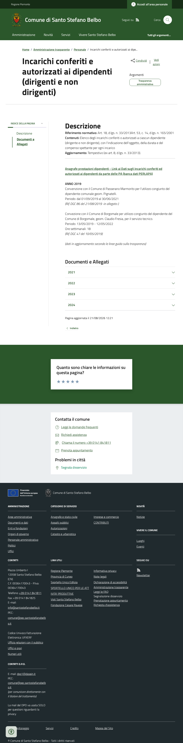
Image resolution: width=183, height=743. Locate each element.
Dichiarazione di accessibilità (110, 582)
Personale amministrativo (23, 540)
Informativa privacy (105, 571)
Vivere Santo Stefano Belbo (97, 34)
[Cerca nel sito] (166, 20)
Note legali (100, 576)
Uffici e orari (15, 648)
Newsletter (143, 575)
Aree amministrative (20, 517)
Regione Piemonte (20, 4)
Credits (74, 728)
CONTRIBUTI (101, 522)
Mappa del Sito (104, 728)
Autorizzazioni (59, 528)
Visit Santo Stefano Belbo (66, 599)
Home (25, 49)
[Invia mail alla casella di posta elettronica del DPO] (26, 674)
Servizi (65, 34)
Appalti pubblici (60, 522)
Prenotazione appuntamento (111, 600)
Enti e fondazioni (18, 528)
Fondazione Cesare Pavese (66, 605)
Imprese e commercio (106, 517)
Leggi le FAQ (101, 592)
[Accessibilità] (11, 732)
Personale (80, 49)
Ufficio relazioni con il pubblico (25, 642)
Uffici (11, 551)
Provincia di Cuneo (61, 576)
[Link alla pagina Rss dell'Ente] (139, 570)
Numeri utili (14, 654)
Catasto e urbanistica (63, 534)
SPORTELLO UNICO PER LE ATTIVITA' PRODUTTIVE (70, 591)
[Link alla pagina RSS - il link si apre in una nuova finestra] (137, 20)
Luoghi (140, 541)
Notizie (141, 517)
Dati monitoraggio (18, 728)
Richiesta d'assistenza (107, 605)
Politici (12, 545)
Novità (48, 34)
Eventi (140, 546)
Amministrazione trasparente (51, 49)
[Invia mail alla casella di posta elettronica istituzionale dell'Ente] (24, 607)
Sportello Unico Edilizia (64, 582)
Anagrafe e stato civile (64, 517)
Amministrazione (23, 34)
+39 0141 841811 (30, 593)
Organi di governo (18, 534)
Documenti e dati (18, 522)
